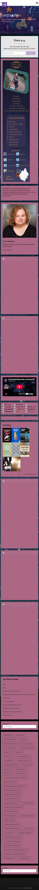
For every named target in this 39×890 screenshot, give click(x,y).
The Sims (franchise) (11, 828)
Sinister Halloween (27, 816)
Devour (23, 739)
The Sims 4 (8, 833)
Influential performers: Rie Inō (11, 708)
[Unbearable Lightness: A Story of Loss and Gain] (16, 470)
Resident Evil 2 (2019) (11, 799)
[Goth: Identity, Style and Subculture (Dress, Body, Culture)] (7, 470)
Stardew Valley (9, 820)
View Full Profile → (8, 250)
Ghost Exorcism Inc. (24, 760)
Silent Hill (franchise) (11, 811)
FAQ (4, 684)
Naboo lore (27, 765)
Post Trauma (21, 773)
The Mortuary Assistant (12, 824)
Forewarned (8, 760)
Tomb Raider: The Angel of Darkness (15, 849)
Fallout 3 (7, 752)
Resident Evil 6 (28, 803)
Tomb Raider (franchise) (12, 837)
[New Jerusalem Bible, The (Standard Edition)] (16, 442)
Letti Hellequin (9, 241)
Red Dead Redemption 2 (12, 790)
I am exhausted (7, 715)
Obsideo (7, 769)
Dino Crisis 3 (27, 743)
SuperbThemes (27, 888)
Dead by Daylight (10, 739)
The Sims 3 (28, 828)
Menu (3, 3)
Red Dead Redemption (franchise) (15, 786)
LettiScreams (6, 698)
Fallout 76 (8, 756)
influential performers (11, 765)
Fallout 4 (18, 752)
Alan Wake (8, 735)
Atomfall (20, 735)
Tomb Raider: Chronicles (12, 845)
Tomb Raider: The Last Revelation (14, 854)
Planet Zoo (8, 773)
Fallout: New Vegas (23, 756)
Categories (6, 724)
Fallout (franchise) (27, 748)
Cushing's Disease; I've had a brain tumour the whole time (19, 694)
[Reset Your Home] (7, 456)
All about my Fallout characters (11, 691)
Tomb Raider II (9, 858)
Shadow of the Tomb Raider (13, 807)
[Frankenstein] (16, 456)
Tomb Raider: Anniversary (12, 841)
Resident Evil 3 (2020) (11, 803)
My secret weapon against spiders (12, 711)
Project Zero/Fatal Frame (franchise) (15, 777)
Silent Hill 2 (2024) (10, 816)
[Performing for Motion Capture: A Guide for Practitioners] (24, 442)
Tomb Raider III (24, 858)
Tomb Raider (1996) (24, 833)
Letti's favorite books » (30, 474)
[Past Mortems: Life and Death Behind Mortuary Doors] (7, 442)
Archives (5, 868)
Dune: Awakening (10, 748)
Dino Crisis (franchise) (11, 743)
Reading (7, 425)
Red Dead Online (10, 782)
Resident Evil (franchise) (12, 794)
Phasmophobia (21, 769)
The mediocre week (8, 701)
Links (4, 687)
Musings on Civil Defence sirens (12, 705)
